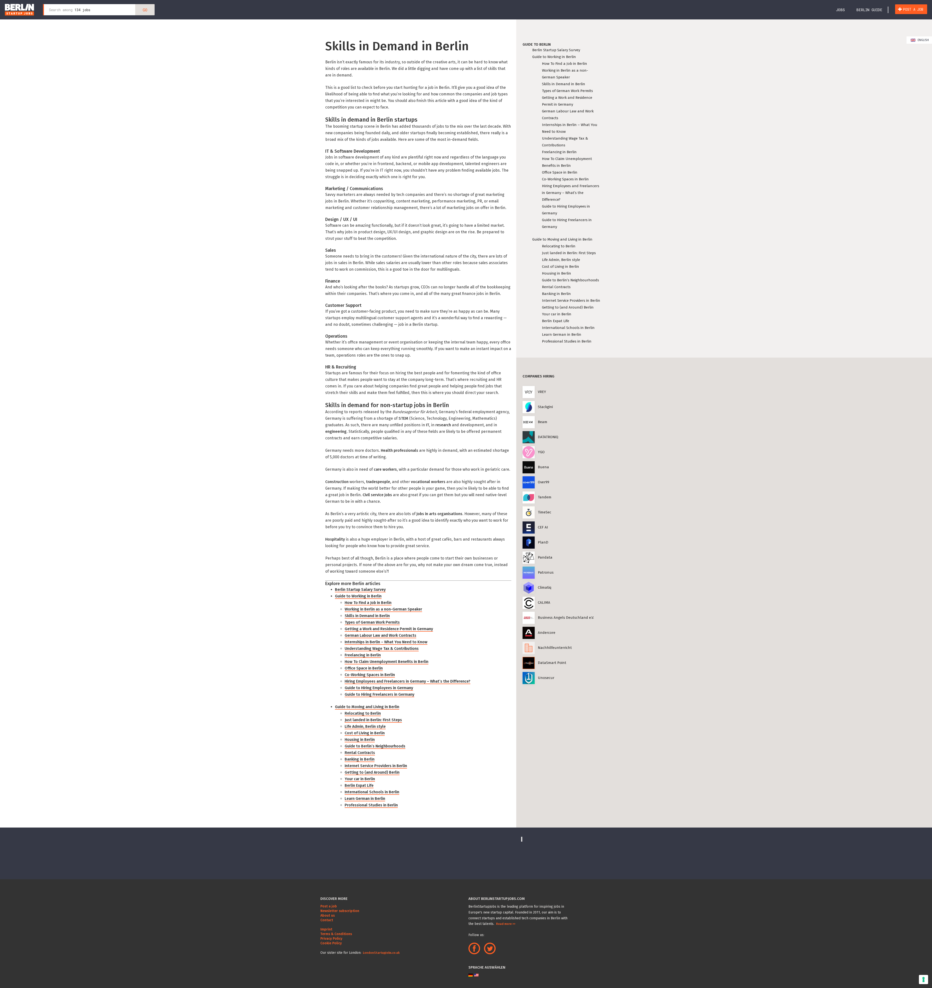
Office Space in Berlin (364, 668)
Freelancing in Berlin (363, 655)
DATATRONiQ (548, 437)
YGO (541, 452)
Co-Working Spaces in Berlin (370, 674)
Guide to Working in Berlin (358, 596)
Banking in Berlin (359, 759)
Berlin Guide (869, 9)
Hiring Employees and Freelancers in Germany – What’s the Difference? (407, 681)
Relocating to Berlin (363, 713)
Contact (326, 920)
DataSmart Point (552, 663)
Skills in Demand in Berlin (367, 615)
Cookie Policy (331, 943)
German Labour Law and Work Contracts (380, 635)
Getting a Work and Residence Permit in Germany (389, 629)
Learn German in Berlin (365, 798)
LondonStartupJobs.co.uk (381, 953)
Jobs (840, 9)
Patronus (546, 572)
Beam (542, 422)
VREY (542, 392)
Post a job (913, 9)
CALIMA (544, 602)
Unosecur (546, 678)
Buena (543, 467)
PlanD (543, 542)
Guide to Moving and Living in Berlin (367, 706)
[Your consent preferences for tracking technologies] (923, 979)
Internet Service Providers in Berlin (376, 765)
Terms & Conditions (336, 934)
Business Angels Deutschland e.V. (566, 617)
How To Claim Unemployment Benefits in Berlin (386, 661)
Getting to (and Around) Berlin (372, 772)
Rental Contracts (360, 752)
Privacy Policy (331, 939)
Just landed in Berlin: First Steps (373, 720)
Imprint (326, 929)
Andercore (546, 632)
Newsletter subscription (339, 911)
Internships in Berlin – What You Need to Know (386, 642)
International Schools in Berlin (372, 792)
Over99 (543, 482)
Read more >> (505, 924)
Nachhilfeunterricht (555, 647)
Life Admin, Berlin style (365, 726)
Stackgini (545, 407)
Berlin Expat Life (359, 785)
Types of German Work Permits (372, 622)
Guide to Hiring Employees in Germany (379, 688)
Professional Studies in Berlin (371, 805)
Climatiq (544, 587)
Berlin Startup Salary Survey (360, 589)
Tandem (544, 497)
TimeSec (544, 512)
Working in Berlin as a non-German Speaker (383, 609)
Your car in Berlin (360, 779)
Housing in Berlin (360, 739)
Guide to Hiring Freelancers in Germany (379, 694)
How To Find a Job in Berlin (368, 602)
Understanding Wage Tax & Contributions (382, 648)
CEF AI (543, 527)
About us (327, 915)
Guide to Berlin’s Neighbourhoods (375, 746)
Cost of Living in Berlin (365, 733)
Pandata (545, 557)
